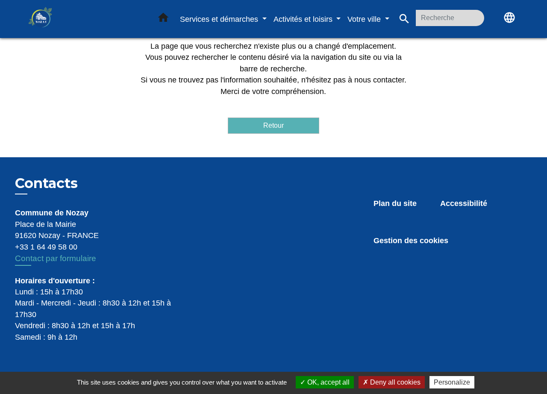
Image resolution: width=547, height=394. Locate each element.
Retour (273, 125)
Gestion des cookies (410, 240)
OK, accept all (328, 382)
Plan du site (395, 203)
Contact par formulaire (55, 258)
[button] (163, 19)
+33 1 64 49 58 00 (46, 247)
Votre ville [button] (365, 19)
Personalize (452, 382)
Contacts (46, 183)
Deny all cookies (394, 382)
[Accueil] (81, 19)
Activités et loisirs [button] (304, 19)
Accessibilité (463, 203)
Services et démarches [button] (220, 19)
